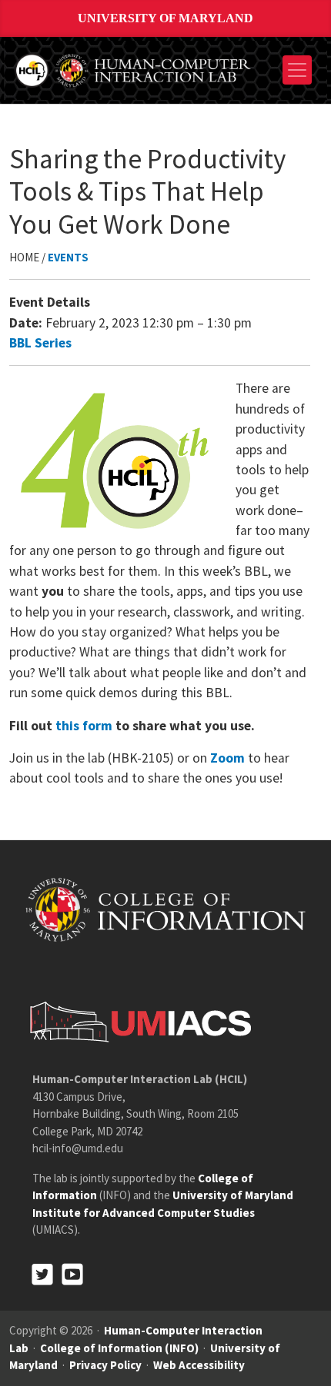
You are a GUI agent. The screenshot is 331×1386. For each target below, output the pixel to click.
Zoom (227, 758)
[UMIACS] (136, 1021)
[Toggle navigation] (297, 70)
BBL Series (40, 342)
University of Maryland (165, 18)
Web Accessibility (199, 1365)
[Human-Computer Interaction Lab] (134, 68)
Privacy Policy (105, 1365)
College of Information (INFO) (119, 1348)
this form (83, 725)
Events (68, 257)
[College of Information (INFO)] (165, 909)
